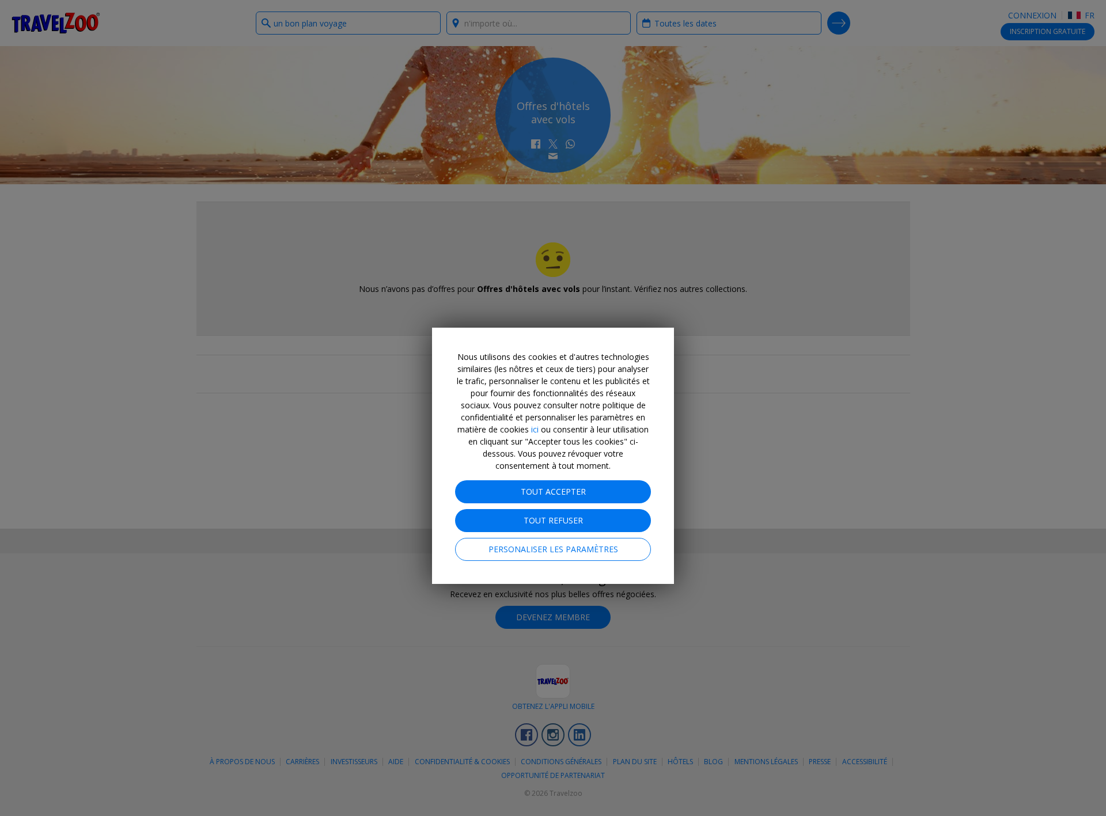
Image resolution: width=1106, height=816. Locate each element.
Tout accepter (553, 491)
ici (535, 429)
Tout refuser (553, 520)
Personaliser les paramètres (553, 549)
